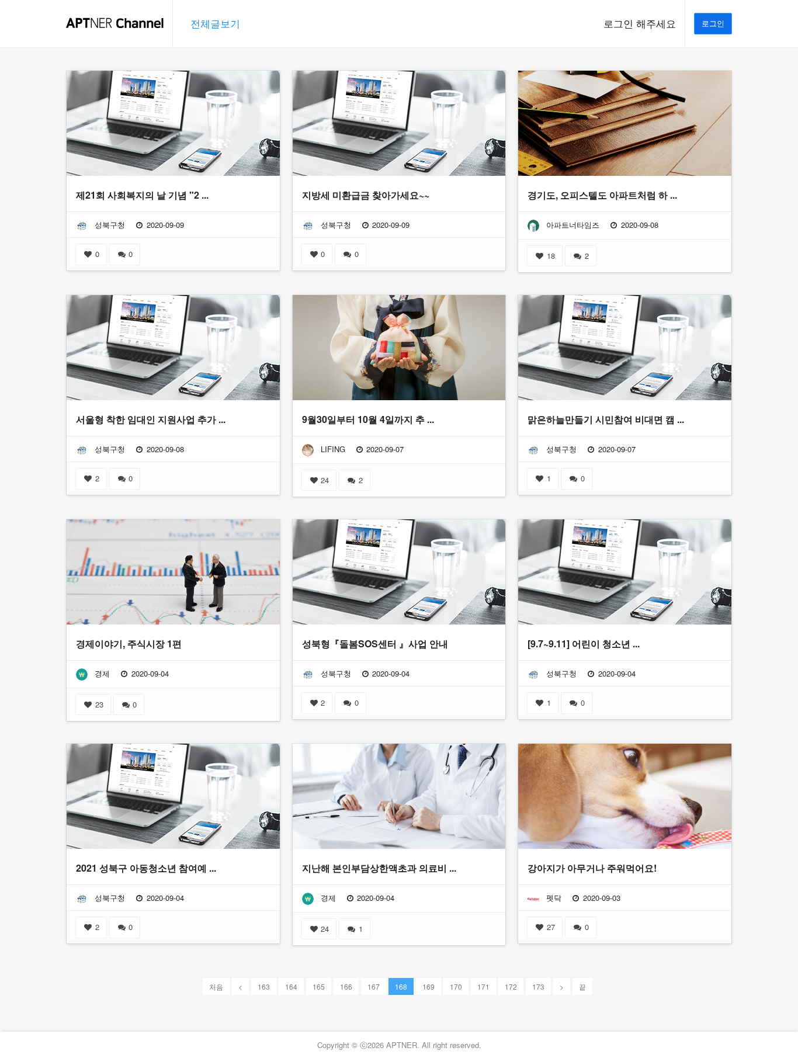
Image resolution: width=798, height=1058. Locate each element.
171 (483, 986)
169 (428, 986)
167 (373, 986)
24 (323, 479)
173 (538, 986)
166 (346, 986)
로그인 (713, 23)
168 (401, 986)
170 (456, 986)
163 (264, 986)
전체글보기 (215, 23)
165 (319, 986)
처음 (216, 986)
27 (549, 926)
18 (549, 255)
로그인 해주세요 (639, 23)
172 (511, 986)
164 (291, 986)
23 (98, 704)
